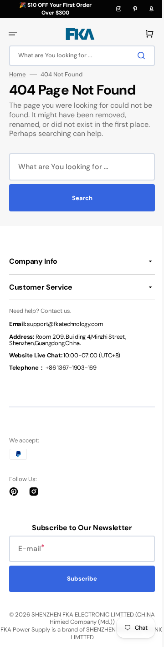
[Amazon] (151, 9)
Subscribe (79, 578)
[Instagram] (118, 9)
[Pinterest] (135, 9)
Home (17, 74)
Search (78, 198)
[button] (13, 34)
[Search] (136, 55)
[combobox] (78, 55)
